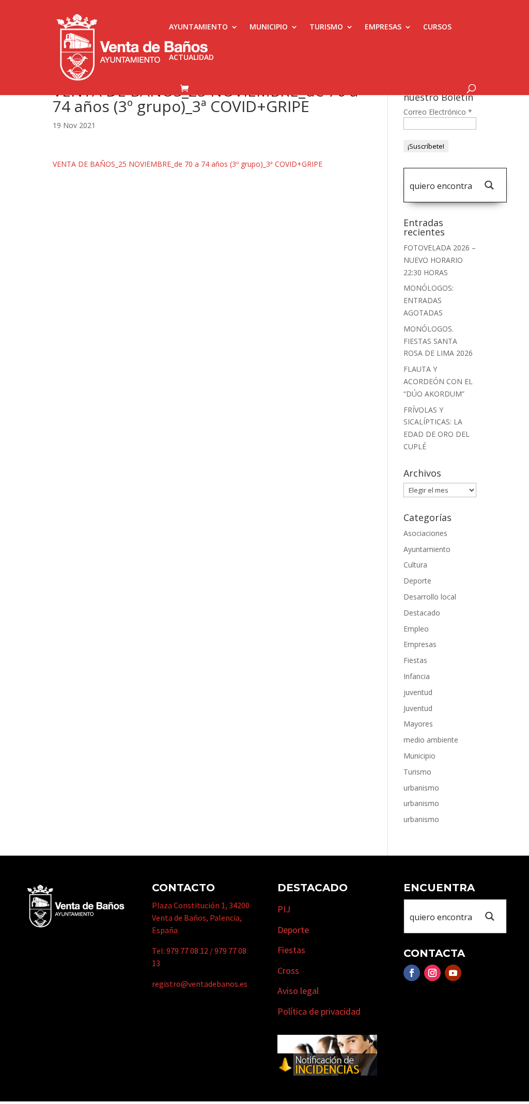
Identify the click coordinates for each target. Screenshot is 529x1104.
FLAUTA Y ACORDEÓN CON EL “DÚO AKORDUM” (438, 381)
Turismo (326, 27)
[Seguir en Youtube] (453, 973)
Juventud (417, 708)
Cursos (437, 27)
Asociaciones (425, 533)
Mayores (418, 724)
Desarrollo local (429, 597)
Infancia (416, 676)
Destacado (421, 613)
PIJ (283, 909)
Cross (288, 970)
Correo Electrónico (437, 112)
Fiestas (415, 660)
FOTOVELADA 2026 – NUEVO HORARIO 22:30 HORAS (439, 260)
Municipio (269, 27)
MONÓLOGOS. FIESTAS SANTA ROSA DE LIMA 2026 (438, 341)
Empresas (383, 27)
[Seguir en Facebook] (411, 973)
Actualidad (191, 58)
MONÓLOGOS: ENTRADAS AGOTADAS (428, 300)
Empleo (416, 629)
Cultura (415, 565)
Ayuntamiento (198, 27)
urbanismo (421, 788)
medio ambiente (430, 740)
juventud (417, 692)
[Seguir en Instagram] (432, 973)
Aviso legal (298, 991)
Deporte (417, 581)
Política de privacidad (319, 1011)
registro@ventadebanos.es (199, 984)
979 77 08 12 (187, 950)
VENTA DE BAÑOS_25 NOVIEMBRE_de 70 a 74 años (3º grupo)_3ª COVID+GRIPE (187, 164)
